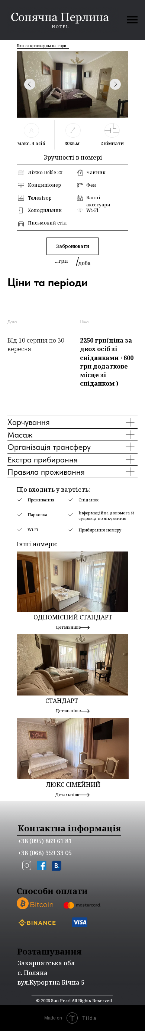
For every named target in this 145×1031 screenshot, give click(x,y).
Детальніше (67, 794)
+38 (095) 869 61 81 (45, 841)
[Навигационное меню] (132, 20)
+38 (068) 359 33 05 (45, 853)
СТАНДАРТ (61, 701)
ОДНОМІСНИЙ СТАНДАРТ (72, 617)
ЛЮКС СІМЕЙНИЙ (73, 784)
